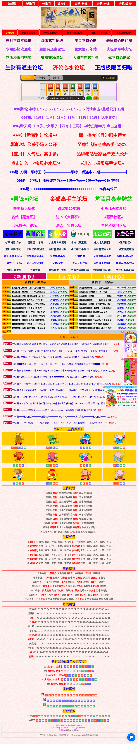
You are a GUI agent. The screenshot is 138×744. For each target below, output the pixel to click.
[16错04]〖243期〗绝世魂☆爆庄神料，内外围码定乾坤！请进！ (39, 320)
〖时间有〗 (58, 328)
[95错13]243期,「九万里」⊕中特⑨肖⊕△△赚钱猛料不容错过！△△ (108, 320)
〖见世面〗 (58, 320)
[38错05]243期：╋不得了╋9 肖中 (27, 308)
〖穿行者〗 (124, 308)
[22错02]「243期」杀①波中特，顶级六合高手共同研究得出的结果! (107, 304)
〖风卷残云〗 (59, 300)
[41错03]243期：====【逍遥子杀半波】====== (99, 300)
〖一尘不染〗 (125, 287)
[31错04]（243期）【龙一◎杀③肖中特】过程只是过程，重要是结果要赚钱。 (44, 288)
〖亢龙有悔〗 (125, 300)
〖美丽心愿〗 (59, 304)
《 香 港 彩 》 (69, 277)
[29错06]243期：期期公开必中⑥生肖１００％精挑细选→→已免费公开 (42, 304)
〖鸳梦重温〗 (125, 304)
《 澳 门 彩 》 (114, 277)
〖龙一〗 (57, 287)
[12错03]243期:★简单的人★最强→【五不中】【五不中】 (103, 312)
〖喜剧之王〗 (125, 328)
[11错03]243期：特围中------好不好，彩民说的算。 (33, 324)
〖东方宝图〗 (125, 324)
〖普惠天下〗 (125, 296)
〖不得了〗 (58, 308)
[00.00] (13, 237)
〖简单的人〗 (125, 312)
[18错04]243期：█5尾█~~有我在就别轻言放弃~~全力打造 (103, 308)
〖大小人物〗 (125, 316)
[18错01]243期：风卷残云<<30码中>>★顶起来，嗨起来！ (37, 300)
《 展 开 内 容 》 (69, 337)
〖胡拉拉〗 (58, 291)
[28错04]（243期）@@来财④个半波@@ (30, 316)
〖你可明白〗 (59, 324)
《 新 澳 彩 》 (24, 277)
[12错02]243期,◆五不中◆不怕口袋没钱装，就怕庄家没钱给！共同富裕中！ (44, 312)
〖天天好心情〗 (60, 316)
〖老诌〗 (123, 291)
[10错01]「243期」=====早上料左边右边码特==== (33, 292)
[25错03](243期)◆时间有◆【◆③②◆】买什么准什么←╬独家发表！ (41, 328)
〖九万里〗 (124, 320)
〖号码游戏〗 (59, 312)
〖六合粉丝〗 (59, 296)
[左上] (130, 357)
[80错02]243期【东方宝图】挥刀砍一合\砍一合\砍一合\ (102, 324)
